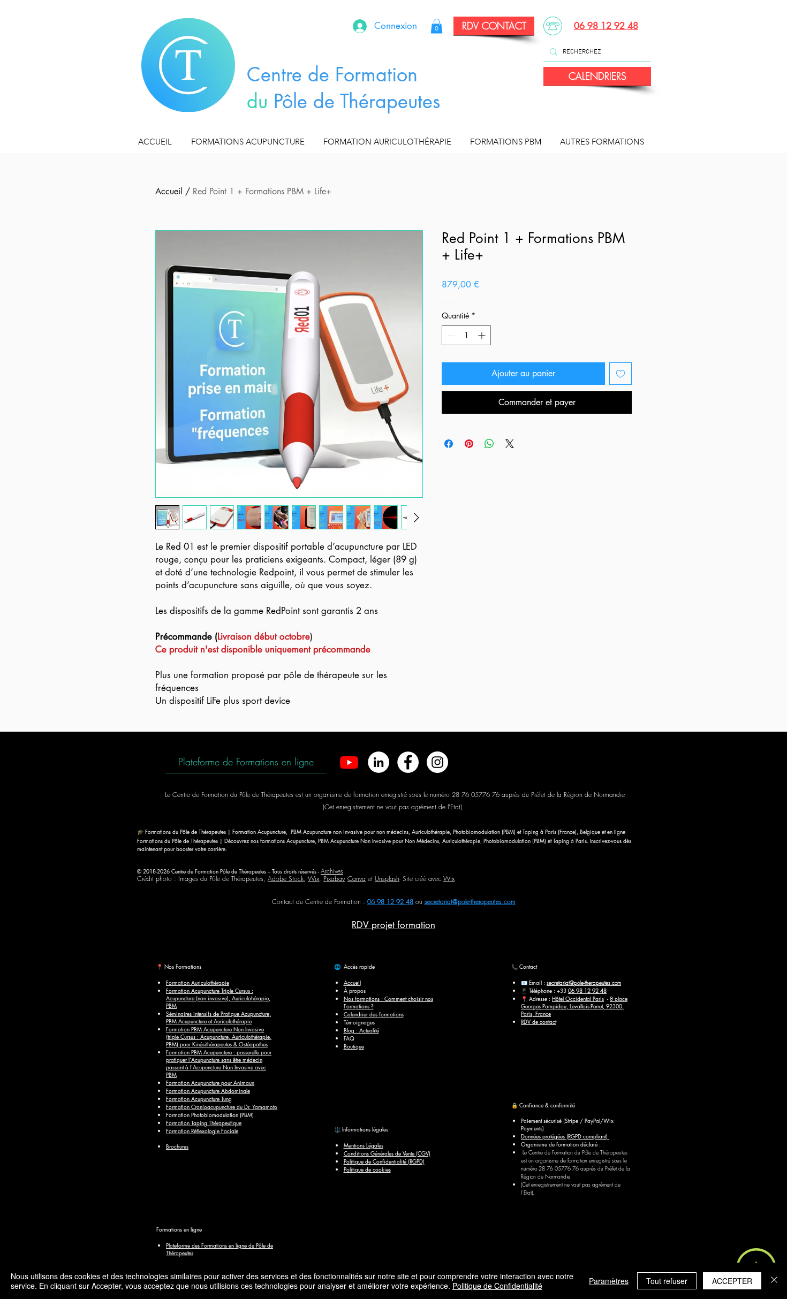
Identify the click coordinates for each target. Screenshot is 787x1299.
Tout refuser (666, 1280)
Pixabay (334, 878)
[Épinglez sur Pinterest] (469, 443)
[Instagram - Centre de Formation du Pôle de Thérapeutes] (437, 762)
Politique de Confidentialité (497, 1285)
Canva (356, 878)
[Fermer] (774, 1280)
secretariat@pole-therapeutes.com (470, 901)
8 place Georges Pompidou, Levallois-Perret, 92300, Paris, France (574, 1005)
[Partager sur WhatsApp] (489, 443)
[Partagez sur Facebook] (448, 443)
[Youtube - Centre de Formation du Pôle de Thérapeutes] (349, 762)
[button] (250, 142)
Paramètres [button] (609, 1280)
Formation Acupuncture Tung (199, 1099)
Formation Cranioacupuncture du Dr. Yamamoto (221, 1107)
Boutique (354, 1046)
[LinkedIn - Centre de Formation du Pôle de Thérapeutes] (378, 762)
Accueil (169, 191)
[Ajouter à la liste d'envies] (620, 373)
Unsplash (387, 878)
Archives (332, 871)
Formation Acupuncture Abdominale (208, 1091)
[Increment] (482, 335)
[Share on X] (509, 443)
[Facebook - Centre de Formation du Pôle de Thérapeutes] (408, 762)
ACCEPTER (732, 1280)
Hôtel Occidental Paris (578, 998)
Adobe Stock (286, 878)
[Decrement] (450, 335)
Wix (313, 878)
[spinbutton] (466, 335)
